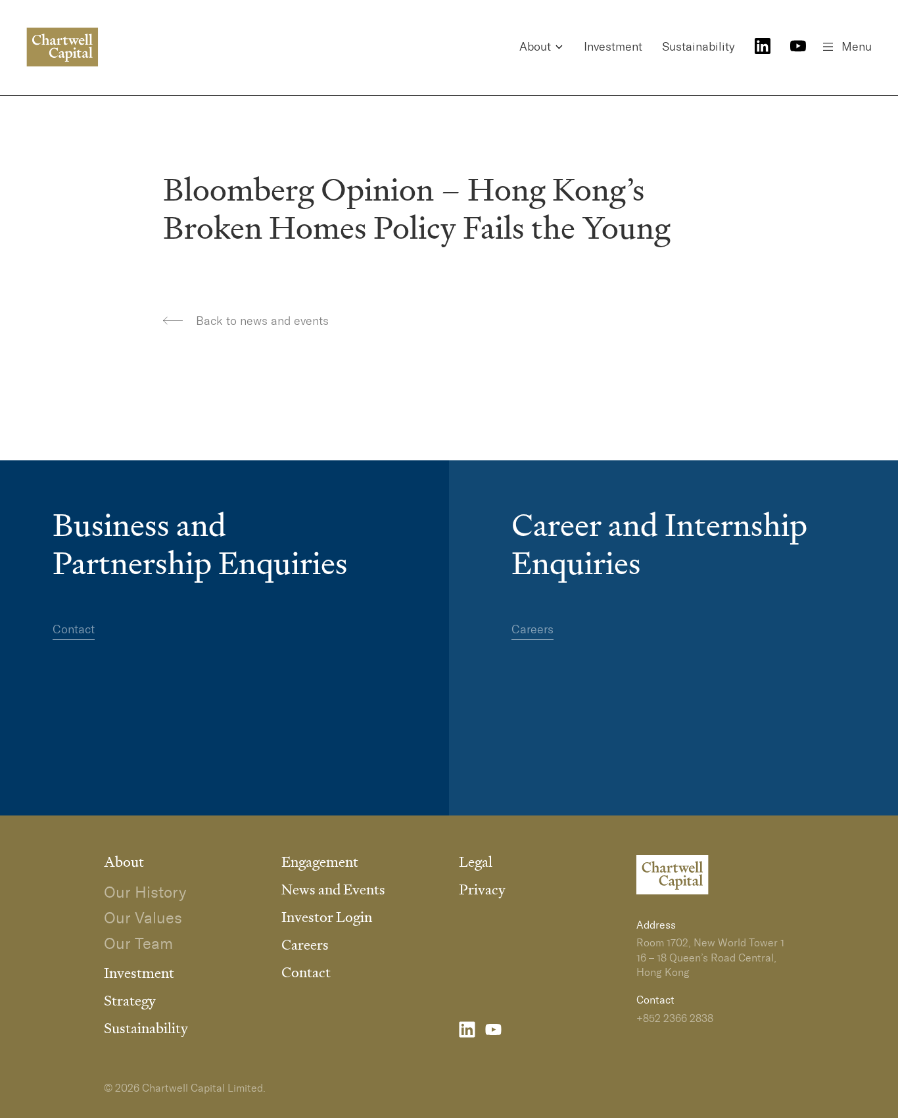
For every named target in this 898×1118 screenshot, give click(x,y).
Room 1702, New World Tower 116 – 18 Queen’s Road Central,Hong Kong (710, 957)
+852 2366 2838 (674, 1018)
